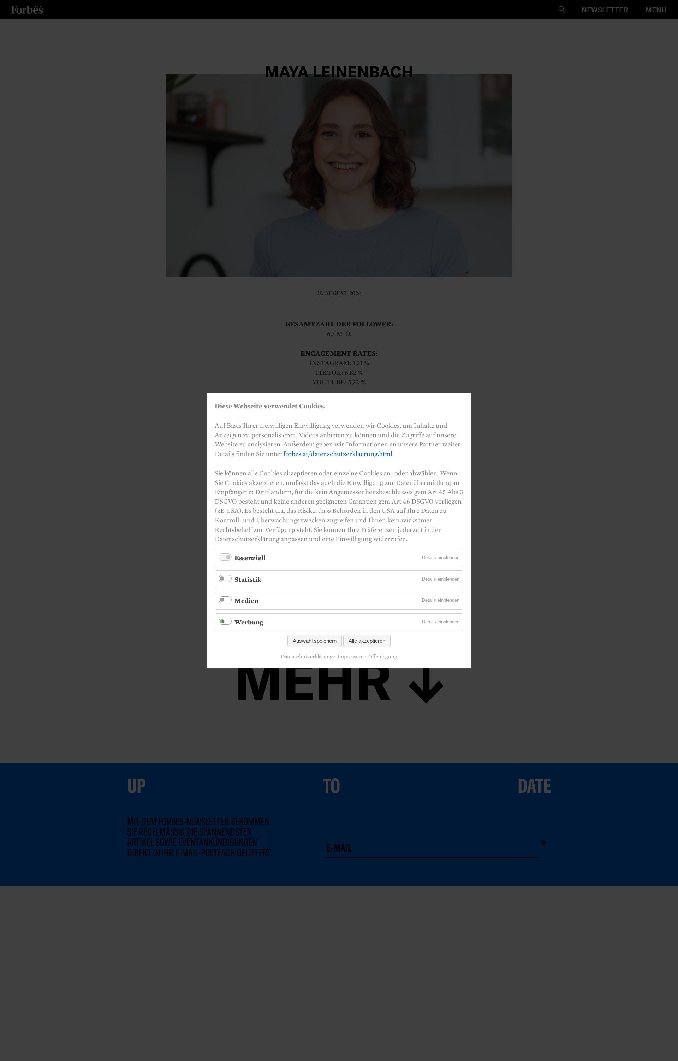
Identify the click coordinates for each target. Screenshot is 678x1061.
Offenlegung (382, 656)
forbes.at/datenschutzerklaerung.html (337, 453)
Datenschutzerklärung (307, 656)
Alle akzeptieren (367, 641)
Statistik (247, 579)
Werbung (248, 622)
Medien (246, 600)
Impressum (350, 656)
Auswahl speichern (315, 641)
